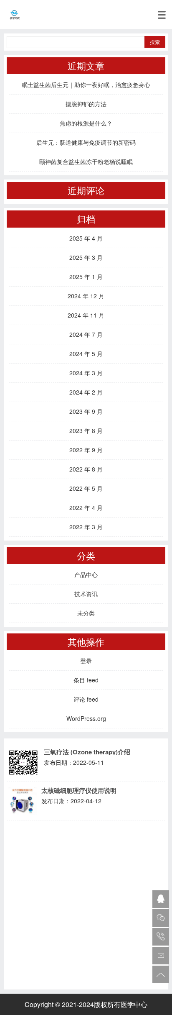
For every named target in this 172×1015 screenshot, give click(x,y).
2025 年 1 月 (86, 276)
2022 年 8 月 (86, 469)
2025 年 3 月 (86, 257)
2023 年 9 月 (86, 411)
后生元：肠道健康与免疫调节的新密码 (86, 142)
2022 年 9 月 (86, 450)
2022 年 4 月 (86, 507)
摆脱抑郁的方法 (86, 104)
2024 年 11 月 (86, 315)
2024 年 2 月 (86, 392)
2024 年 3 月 (86, 373)
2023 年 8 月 (86, 430)
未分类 (86, 613)
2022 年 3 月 (86, 527)
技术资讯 (86, 594)
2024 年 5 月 (86, 353)
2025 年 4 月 (86, 238)
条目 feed (86, 680)
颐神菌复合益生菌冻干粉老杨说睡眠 (86, 161)
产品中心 (86, 574)
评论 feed (86, 699)
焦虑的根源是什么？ (86, 123)
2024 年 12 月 (86, 296)
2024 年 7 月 (86, 334)
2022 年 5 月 (86, 488)
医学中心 (134, 1004)
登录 (86, 660)
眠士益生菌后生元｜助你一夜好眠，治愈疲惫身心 (86, 84)
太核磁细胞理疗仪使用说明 (78, 790)
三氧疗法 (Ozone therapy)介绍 (87, 752)
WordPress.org (86, 718)
